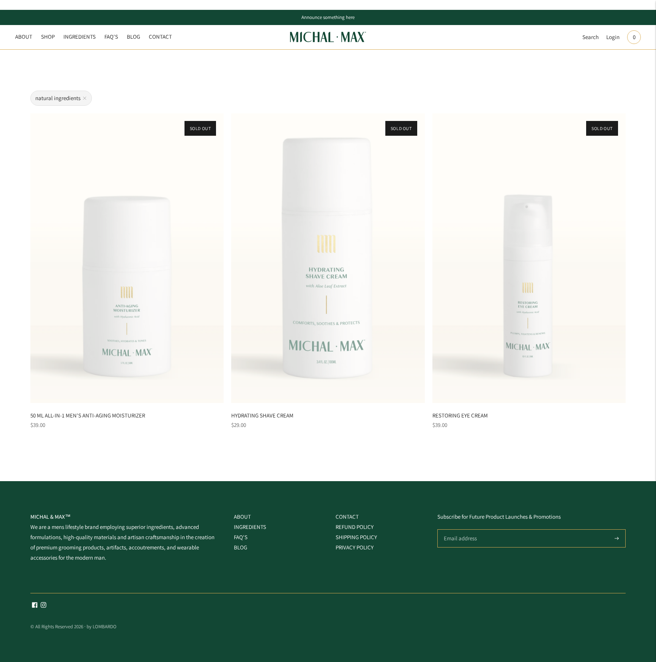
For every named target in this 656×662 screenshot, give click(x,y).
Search (590, 37)
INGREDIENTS (79, 36)
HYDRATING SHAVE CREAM (262, 415)
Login (613, 37)
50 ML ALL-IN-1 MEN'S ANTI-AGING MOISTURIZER (87, 415)
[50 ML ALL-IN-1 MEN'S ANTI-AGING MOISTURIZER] (127, 258)
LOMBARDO (105, 626)
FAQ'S (111, 36)
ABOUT (23, 36)
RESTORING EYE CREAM (460, 415)
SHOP (48, 36)
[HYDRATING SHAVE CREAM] (327, 258)
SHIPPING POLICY (356, 537)
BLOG (133, 36)
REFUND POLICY (355, 526)
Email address (459, 529)
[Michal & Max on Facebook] (35, 605)
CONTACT (160, 36)
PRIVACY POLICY (355, 547)
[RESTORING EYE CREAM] (529, 258)
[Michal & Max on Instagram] (43, 605)
